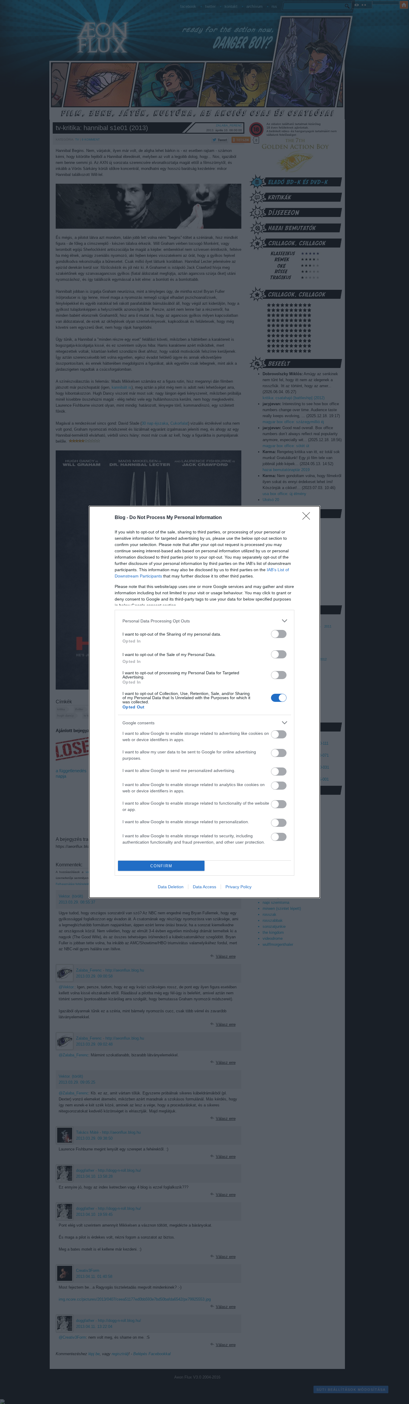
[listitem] (204, 621)
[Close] (308, 518)
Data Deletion (171, 886)
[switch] (279, 634)
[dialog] (204, 702)
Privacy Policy (238, 886)
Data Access (204, 886)
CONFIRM (161, 866)
